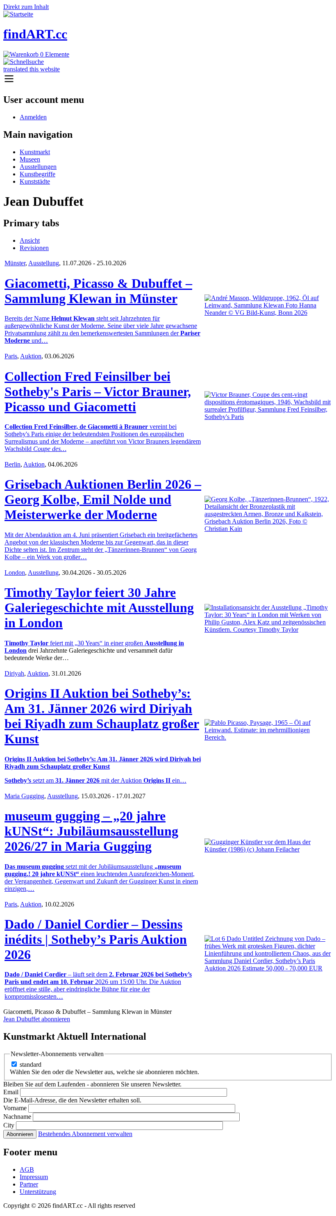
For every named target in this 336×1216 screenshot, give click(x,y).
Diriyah (14, 673)
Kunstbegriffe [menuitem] (37, 174)
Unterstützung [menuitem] (38, 1191)
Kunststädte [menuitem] (35, 181)
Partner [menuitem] (29, 1184)
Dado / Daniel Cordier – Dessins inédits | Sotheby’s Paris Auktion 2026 (96, 939)
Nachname (17, 1116)
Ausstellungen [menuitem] (38, 166)
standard (30, 1064)
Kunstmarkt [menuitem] (35, 151)
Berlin (12, 464)
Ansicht (30, 240)
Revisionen (34, 247)
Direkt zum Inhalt (26, 6)
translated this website (31, 69)
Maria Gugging (24, 795)
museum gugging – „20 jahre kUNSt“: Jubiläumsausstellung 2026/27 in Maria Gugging (91, 831)
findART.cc (35, 34)
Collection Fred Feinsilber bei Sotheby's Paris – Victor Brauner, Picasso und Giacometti (98, 391)
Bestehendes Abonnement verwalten (85, 1133)
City (8, 1125)
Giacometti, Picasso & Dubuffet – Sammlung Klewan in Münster (98, 291)
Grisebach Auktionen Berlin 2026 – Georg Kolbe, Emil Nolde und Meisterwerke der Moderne (103, 499)
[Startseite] (18, 14)
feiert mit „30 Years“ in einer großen (75, 643)
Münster (15, 263)
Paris (11, 356)
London (15, 572)
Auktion (30, 356)
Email (10, 1091)
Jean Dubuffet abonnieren (36, 1019)
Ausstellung (43, 263)
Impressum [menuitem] (34, 1176)
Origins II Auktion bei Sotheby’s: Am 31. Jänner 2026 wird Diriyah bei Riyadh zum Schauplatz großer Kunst (102, 716)
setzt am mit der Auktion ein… (95, 780)
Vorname (15, 1107)
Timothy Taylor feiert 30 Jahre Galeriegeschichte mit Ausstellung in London (99, 607)
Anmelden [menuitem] (33, 117)
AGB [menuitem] (27, 1169)
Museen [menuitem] (30, 159)
